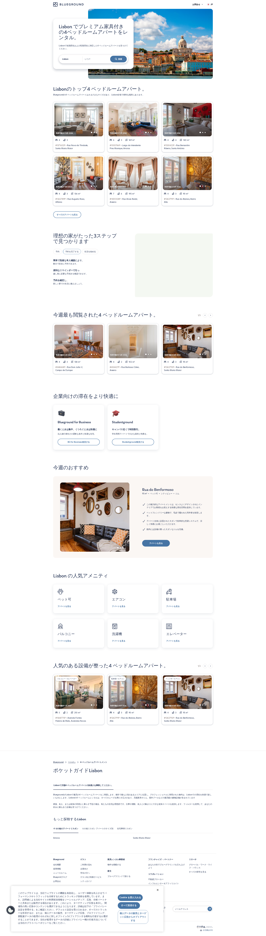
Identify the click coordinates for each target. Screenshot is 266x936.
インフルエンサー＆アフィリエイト (163, 883)
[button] (10, 910)
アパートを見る (156, 543)
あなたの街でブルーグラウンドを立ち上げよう (166, 866)
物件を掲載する (114, 864)
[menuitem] (83, 787)
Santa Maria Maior (141, 838)
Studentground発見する (133, 442)
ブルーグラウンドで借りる (119, 876)
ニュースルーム (60, 873)
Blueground (58, 762)
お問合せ (57, 881)
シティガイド (86, 881)
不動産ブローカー (156, 879)
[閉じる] (158, 890)
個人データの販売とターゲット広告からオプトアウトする (133, 917)
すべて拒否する (129, 905)
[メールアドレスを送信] (210, 909)
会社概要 (57, 864)
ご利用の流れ (86, 864)
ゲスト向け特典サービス (90, 877)
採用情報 (57, 868)
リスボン (72, 762)
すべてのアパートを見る (67, 214)
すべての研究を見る (197, 871)
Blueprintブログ (60, 877)
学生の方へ (85, 873)
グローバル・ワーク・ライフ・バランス (200, 866)
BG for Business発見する (79, 442)
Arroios (56, 838)
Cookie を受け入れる (130, 897)
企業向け (84, 868)
